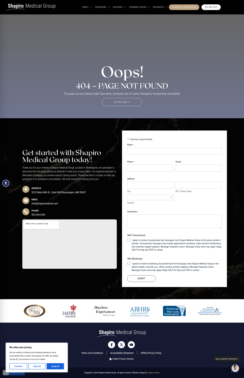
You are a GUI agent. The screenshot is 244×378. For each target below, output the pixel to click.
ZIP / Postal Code (183, 191)
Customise (18, 366)
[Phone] (25, 211)
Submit (141, 278)
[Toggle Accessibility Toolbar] (5, 183)
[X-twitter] (121, 344)
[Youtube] (131, 344)
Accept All (55, 366)
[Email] (25, 200)
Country (130, 202)
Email (34, 199)
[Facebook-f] (111, 344)
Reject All (37, 366)
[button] (235, 369)
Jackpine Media (153, 373)
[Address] (25, 189)
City (129, 191)
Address (36, 188)
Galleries (118, 7)
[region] (37, 357)
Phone (35, 210)
